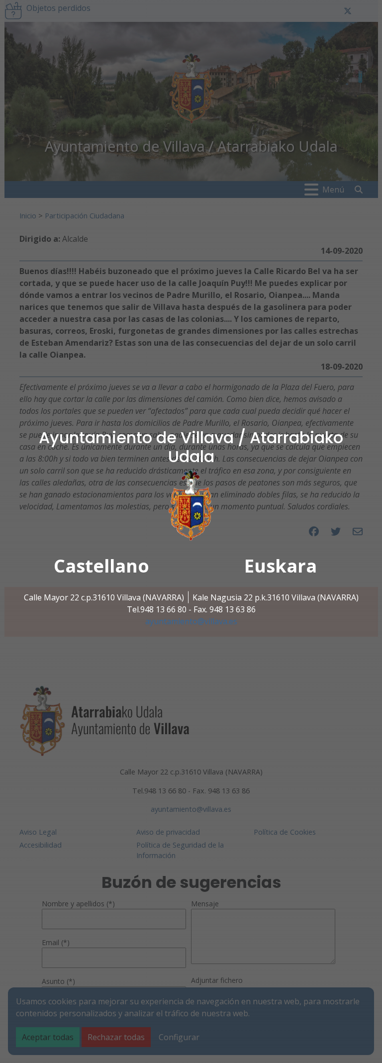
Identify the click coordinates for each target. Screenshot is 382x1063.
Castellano (101, 566)
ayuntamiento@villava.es (191, 621)
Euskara (280, 566)
